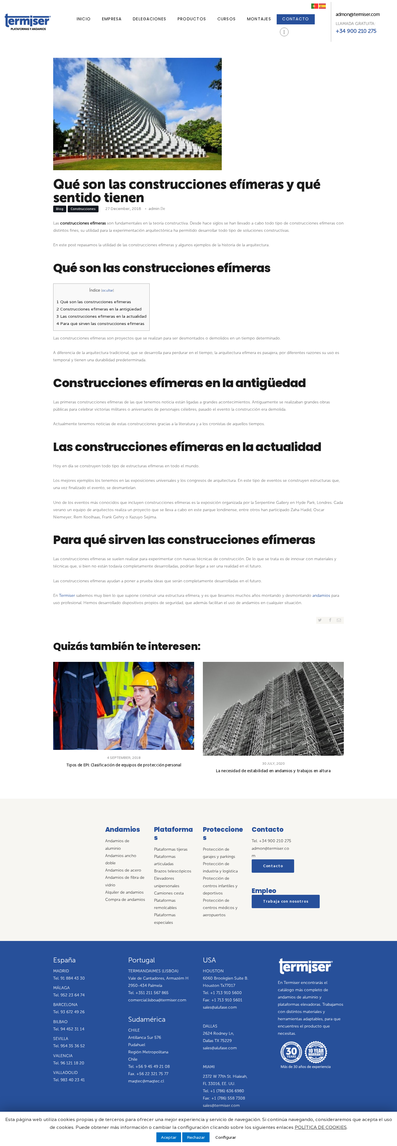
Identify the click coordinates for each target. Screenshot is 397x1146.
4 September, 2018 (123, 758)
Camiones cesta (169, 893)
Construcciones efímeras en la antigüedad (99, 309)
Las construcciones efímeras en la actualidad (101, 316)
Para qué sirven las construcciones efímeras (100, 323)
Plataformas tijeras (170, 849)
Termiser (67, 595)
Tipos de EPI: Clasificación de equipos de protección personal (123, 765)
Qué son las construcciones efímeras (93, 301)
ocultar (107, 290)
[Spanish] (322, 5)
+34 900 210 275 (356, 31)
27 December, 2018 (123, 208)
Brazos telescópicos (172, 871)
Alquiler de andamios (124, 892)
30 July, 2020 (273, 763)
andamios (321, 595)
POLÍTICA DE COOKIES (321, 1127)
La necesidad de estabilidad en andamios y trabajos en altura (273, 771)
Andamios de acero (123, 870)
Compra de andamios (125, 899)
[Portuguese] (315, 5)
